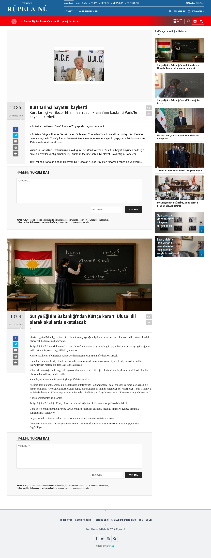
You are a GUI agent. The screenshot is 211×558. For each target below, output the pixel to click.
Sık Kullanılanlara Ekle (123, 519)
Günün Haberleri (84, 519)
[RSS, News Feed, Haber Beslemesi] (109, 538)
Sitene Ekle (102, 519)
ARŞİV (94, 3)
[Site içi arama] (201, 21)
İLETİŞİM (105, 3)
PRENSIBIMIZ (133, 3)
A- (148, 113)
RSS (140, 519)
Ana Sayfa (69, 3)
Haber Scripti (103, 545)
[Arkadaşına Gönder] (15, 141)
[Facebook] (15, 129)
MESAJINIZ (118, 3)
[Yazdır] (15, 147)
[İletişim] (195, 21)
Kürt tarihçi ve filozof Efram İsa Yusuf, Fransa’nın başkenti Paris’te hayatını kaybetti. (83, 114)
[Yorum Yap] (15, 153)
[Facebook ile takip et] (96, 538)
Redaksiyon (66, 519)
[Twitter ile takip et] (102, 538)
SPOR (149, 519)
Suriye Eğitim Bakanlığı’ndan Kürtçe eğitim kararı (51, 21)
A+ (149, 107)
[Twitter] (15, 135)
